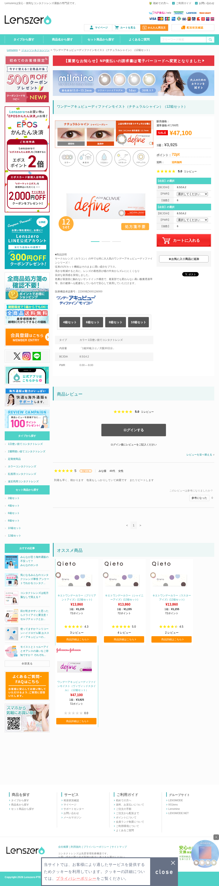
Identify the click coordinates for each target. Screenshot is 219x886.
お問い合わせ (206, 3)
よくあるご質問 (139, 39)
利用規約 (76, 846)
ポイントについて (126, 817)
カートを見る (128, 27)
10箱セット (138, 322)
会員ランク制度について (130, 821)
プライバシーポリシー (96, 846)
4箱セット (70, 322)
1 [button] (95, 242)
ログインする (133, 430)
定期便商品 (14, 458)
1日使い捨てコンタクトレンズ (25, 443)
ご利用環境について (127, 826)
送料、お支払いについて (130, 804)
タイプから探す (23, 39)
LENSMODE (175, 800)
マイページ (101, 27)
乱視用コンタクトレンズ (22, 473)
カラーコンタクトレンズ (22, 466)
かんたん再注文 (157, 27)
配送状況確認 (195, 27)
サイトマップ (119, 846)
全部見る (27, 663)
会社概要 (63, 846)
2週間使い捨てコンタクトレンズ (26, 451)
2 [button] (106, 242)
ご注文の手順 (123, 808)
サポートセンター (74, 808)
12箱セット (14, 535)
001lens (173, 804)
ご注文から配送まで (127, 813)
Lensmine (174, 808)
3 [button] (116, 242)
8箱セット (116, 322)
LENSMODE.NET (178, 813)
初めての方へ (161, 3)
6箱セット (93, 322)
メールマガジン (72, 817)
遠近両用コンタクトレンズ (23, 481)
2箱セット (14, 498)
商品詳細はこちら (76, 639)
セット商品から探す (100, 39)
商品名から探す (62, 39)
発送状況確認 (71, 800)
